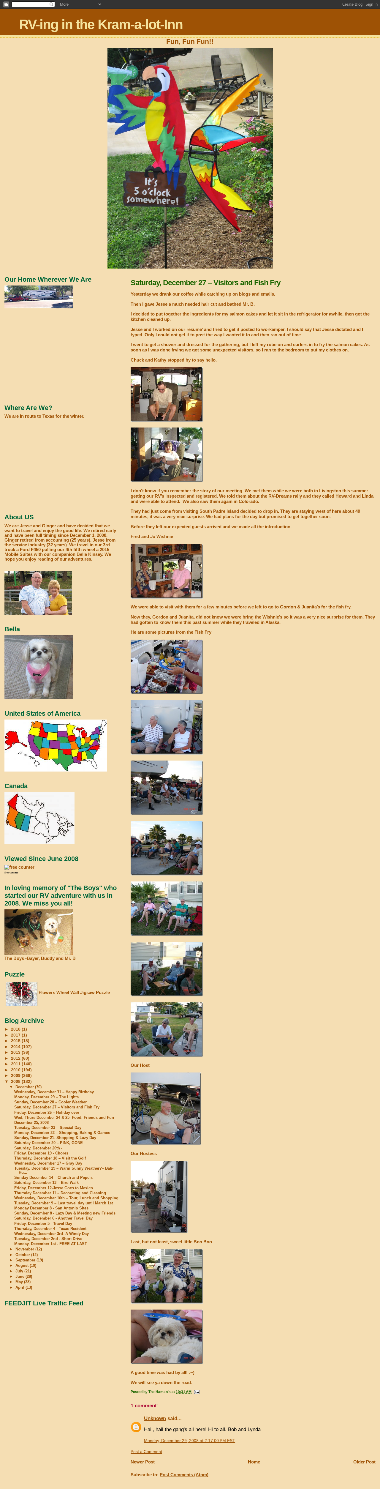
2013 (16, 1052)
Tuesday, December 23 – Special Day (47, 1128)
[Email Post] (196, 1392)
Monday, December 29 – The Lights (46, 1097)
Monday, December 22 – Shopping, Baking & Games (62, 1133)
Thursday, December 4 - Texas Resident (50, 1229)
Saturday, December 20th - (38, 1148)
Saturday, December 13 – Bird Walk (46, 1183)
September (26, 1260)
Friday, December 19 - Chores (41, 1153)
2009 (16, 1075)
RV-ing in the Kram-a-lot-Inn (101, 24)
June (20, 1276)
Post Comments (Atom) (184, 1474)
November (25, 1249)
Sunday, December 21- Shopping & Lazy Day (55, 1138)
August (22, 1265)
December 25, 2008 (31, 1123)
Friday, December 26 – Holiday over (46, 1113)
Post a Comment (146, 1451)
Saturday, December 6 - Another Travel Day (53, 1218)
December (25, 1087)
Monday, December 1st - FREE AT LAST (50, 1244)
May (19, 1282)
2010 (16, 1069)
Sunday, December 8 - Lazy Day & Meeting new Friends (64, 1213)
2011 (16, 1063)
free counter (11, 872)
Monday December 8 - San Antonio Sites (51, 1208)
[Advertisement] (49, 356)
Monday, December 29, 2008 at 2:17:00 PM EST (189, 1440)
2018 (16, 1029)
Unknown (155, 1418)
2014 (16, 1046)
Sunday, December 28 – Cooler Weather (50, 1102)
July (19, 1271)
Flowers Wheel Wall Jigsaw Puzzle (74, 992)
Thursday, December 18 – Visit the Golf (50, 1158)
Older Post (364, 1461)
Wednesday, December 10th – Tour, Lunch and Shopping (66, 1198)
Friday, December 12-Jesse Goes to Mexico (53, 1188)
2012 (16, 1058)
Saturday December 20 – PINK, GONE (48, 1143)
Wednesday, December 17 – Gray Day (48, 1163)
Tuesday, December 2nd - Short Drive (48, 1239)
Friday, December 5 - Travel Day (43, 1224)
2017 (16, 1035)
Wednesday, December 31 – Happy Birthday (54, 1092)
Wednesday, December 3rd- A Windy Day (51, 1234)
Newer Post (143, 1461)
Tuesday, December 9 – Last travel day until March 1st (63, 1203)
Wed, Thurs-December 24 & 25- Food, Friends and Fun (64, 1118)
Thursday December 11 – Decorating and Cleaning (60, 1193)
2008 (16, 1081)
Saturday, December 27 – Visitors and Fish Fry (56, 1107)
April (20, 1287)
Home (254, 1461)
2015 (16, 1040)
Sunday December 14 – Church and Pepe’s (53, 1178)
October (23, 1255)
